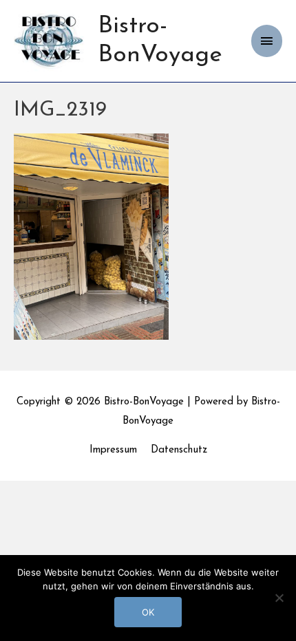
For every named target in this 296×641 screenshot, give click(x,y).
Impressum (113, 450)
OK (148, 612)
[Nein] (279, 598)
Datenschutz (179, 450)
